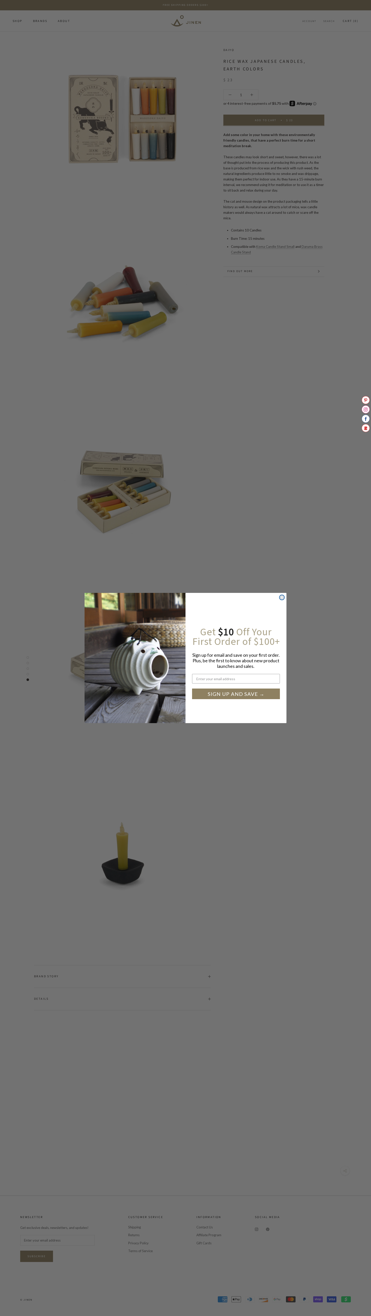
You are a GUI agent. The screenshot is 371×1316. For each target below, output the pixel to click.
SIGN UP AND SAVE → (236, 694)
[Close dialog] (281, 597)
